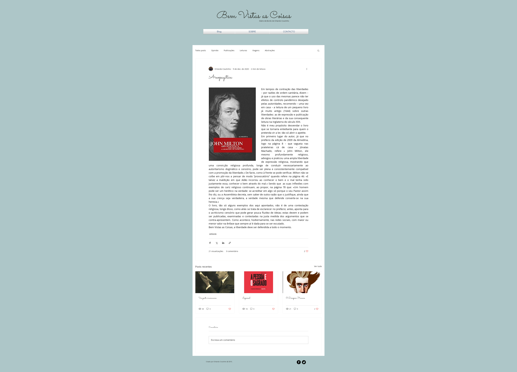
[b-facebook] (299, 362)
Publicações (229, 50)
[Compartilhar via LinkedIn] (223, 243)
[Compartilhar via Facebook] (210, 243)
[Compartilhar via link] (229, 243)
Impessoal (246, 298)
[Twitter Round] (304, 362)
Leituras (243, 50)
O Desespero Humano (295, 298)
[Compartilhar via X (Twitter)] (216, 243)
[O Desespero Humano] (302, 282)
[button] (318, 50)
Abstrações (270, 50)
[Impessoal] (258, 282)
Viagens (255, 50)
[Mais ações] (306, 69)
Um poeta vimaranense (207, 298)
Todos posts (200, 50)
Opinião (214, 50)
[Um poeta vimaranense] (214, 282)
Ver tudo (318, 266)
